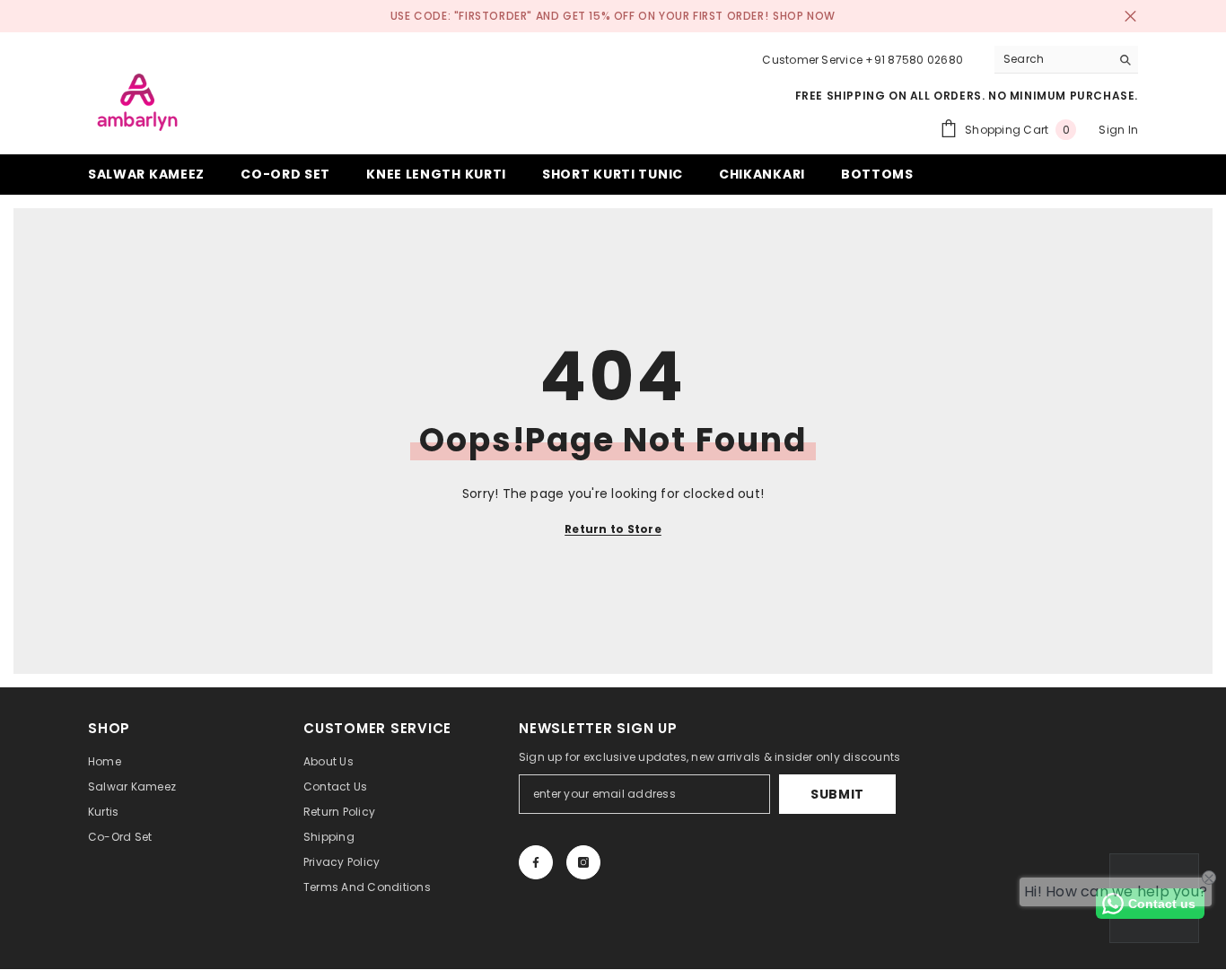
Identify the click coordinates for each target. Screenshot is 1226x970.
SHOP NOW (804, 15)
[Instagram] (583, 862)
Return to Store (613, 529)
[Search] (1066, 60)
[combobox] (1052, 59)
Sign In (1118, 129)
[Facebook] (536, 862)
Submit (837, 794)
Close (1130, 16)
